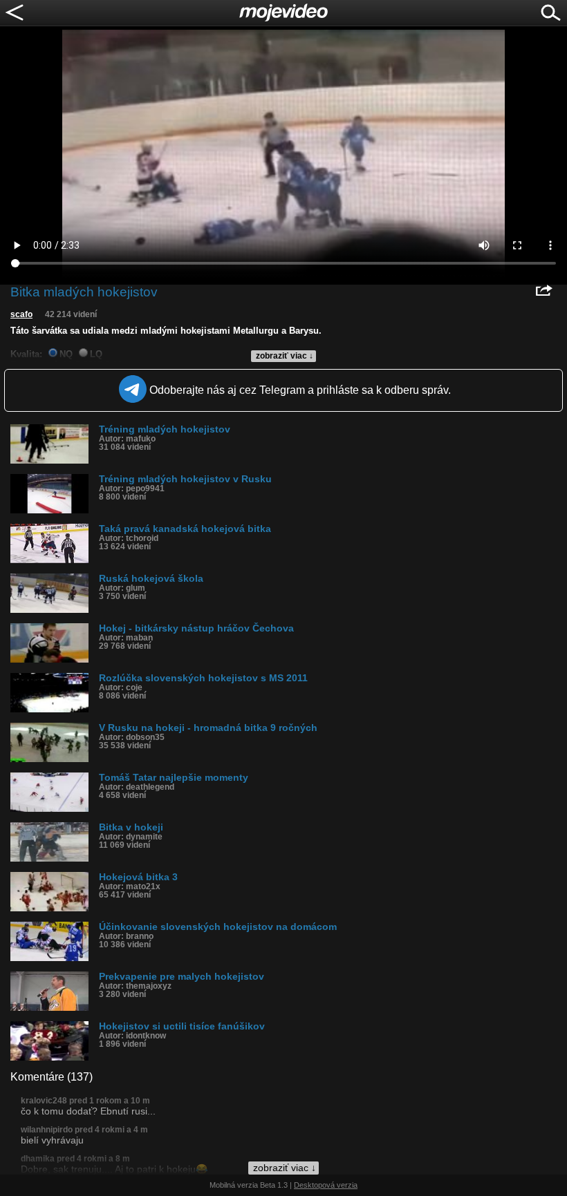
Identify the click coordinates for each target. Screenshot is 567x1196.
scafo (21, 314)
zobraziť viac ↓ (284, 356)
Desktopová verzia (325, 1185)
